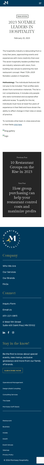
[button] (40, 3)
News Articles (22, 16)
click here (18, 124)
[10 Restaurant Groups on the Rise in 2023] (22, 165)
